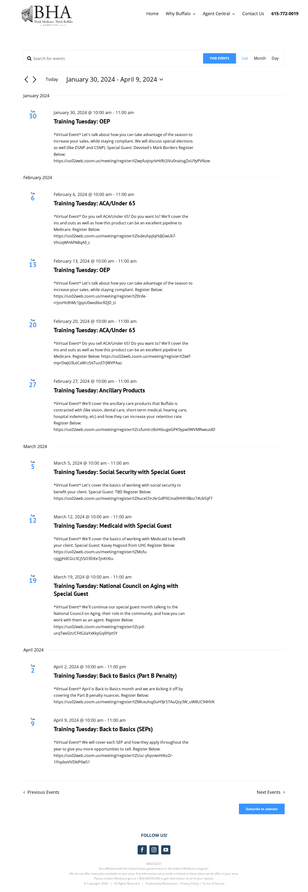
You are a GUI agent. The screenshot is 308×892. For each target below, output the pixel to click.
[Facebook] (142, 849)
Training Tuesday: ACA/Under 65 (94, 203)
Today (52, 79)
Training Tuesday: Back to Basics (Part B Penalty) (115, 675)
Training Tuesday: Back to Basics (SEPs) (103, 729)
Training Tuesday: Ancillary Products (99, 390)
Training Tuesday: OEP (82, 121)
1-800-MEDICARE (148, 878)
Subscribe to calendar (262, 809)
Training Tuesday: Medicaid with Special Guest (113, 525)
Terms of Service (213, 883)
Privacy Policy (190, 883)
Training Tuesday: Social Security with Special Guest (120, 472)
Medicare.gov (123, 878)
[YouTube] (165, 849)
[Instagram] (154, 849)
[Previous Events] (26, 80)
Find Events (219, 58)
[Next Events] (34, 80)
